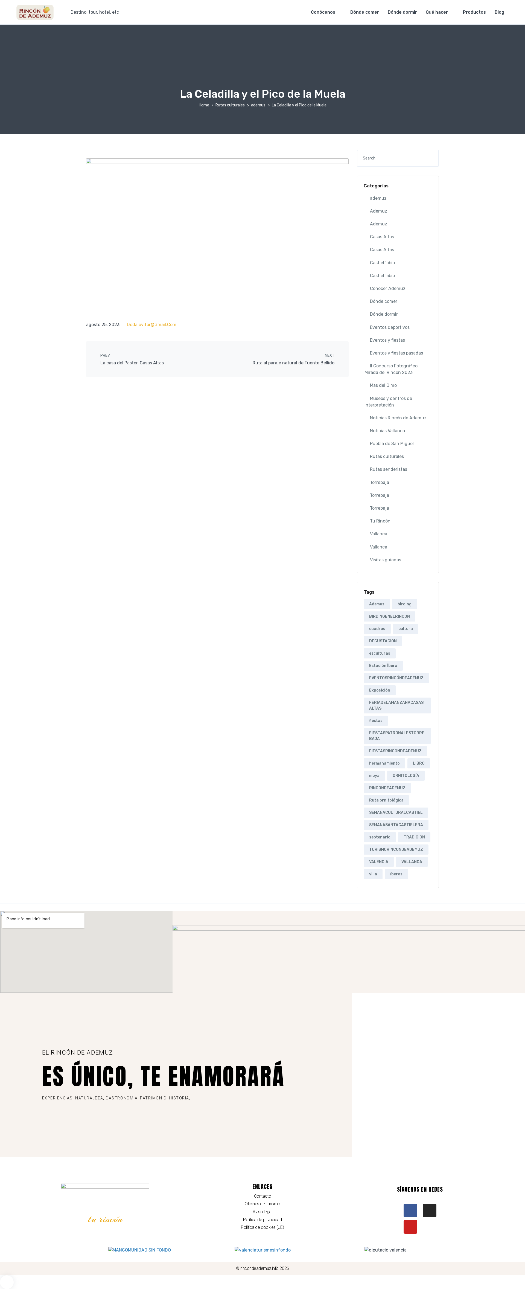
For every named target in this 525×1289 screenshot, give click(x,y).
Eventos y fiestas (387, 340)
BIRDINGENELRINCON (389, 616)
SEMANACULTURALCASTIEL (396, 812)
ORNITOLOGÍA (406, 775)
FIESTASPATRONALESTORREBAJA (396, 736)
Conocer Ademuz (388, 288)
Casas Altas (382, 236)
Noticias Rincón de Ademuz (398, 417)
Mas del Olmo (383, 385)
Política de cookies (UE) (262, 1227)
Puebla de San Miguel (392, 443)
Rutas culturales (230, 105)
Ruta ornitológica (386, 800)
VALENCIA (378, 862)
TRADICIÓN (414, 837)
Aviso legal (262, 1211)
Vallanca (378, 533)
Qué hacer (437, 12)
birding (405, 604)
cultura (405, 628)
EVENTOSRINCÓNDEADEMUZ (396, 678)
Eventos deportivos (390, 327)
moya (374, 775)
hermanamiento (384, 763)
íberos (396, 874)
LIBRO (419, 763)
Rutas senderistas (388, 469)
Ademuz (378, 211)
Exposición (379, 690)
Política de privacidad (262, 1219)
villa (373, 874)
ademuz (258, 105)
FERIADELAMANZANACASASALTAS (396, 705)
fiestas (376, 720)
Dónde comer (364, 12)
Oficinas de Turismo (262, 1203)
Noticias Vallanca (387, 430)
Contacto (262, 1196)
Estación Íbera (383, 665)
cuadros (377, 628)
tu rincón (105, 1219)
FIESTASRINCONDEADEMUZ (395, 751)
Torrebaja (379, 482)
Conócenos (323, 12)
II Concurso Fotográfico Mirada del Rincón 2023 (391, 369)
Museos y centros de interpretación (388, 402)
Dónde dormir (402, 12)
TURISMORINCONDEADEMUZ (396, 849)
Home (204, 105)
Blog (499, 12)
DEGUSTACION (383, 641)
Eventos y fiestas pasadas (396, 353)
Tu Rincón (380, 521)
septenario (379, 837)
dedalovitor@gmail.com (151, 324)
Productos (474, 12)
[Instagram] (429, 1210)
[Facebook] (410, 1210)
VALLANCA (411, 862)
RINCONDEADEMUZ (387, 788)
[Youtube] (410, 1227)
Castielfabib (382, 262)
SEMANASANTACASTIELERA (396, 825)
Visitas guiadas (385, 559)
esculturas (379, 653)
